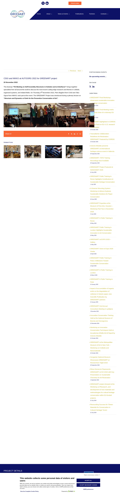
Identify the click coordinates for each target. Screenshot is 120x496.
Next (79, 71)
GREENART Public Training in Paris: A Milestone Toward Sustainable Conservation (101, 260)
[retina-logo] (17, 11)
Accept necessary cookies (88, 485)
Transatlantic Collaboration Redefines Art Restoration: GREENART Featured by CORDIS (102, 136)
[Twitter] (90, 87)
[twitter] (43, 3)
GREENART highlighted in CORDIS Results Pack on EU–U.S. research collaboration (102, 124)
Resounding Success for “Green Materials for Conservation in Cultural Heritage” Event (101, 407)
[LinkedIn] (93, 87)
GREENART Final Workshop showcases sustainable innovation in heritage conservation (102, 100)
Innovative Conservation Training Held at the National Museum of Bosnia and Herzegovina (101, 318)
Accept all (88, 480)
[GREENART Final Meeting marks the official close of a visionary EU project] (32, 151)
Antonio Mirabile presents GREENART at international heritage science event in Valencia (102, 148)
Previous (73, 71)
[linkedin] (47, 3)
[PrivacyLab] (71, 491)
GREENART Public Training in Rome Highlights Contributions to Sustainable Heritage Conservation (102, 179)
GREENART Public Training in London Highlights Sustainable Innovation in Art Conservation (101, 230)
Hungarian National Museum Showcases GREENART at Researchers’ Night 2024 (100, 360)
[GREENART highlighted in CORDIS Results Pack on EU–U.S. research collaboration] (53, 151)
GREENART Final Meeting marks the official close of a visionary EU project (102, 112)
